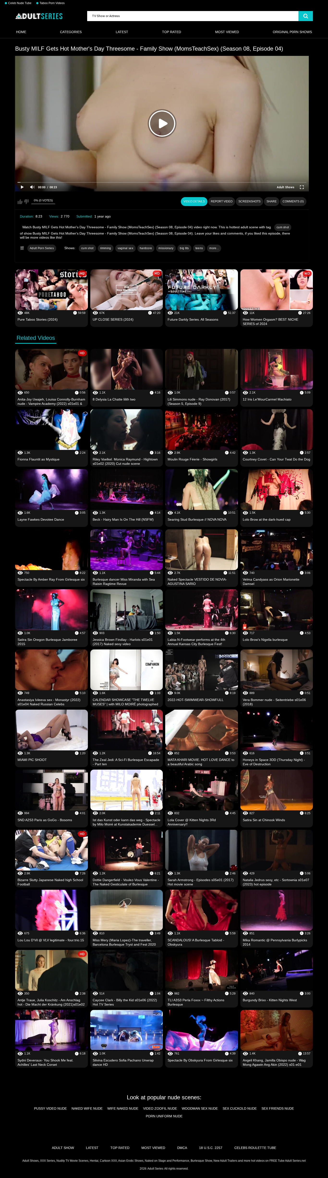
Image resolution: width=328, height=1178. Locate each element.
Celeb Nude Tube (19, 3)
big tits (184, 248)
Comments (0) (293, 201)
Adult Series (155, 1168)
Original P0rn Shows (292, 32)
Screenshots (249, 201)
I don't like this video (26, 201)
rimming (105, 248)
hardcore (146, 248)
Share (272, 201)
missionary (165, 248)
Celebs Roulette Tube (255, 1148)
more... (214, 248)
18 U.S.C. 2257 (210, 1148)
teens (199, 248)
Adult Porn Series (42, 248)
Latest (122, 32)
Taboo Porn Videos (52, 3)
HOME (21, 32)
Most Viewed (227, 32)
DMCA (182, 1148)
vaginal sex (125, 248)
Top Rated (171, 32)
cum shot (283, 227)
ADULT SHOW (63, 1148)
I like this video (20, 201)
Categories (71, 32)
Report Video (221, 201)
